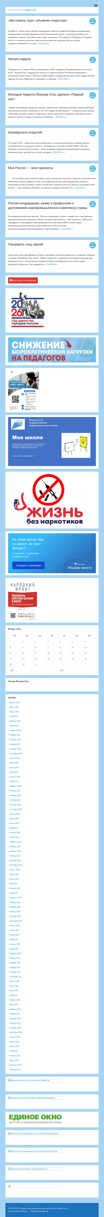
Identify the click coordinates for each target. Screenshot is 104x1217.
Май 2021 (13, 995)
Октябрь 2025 (15, 749)
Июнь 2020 (14, 1046)
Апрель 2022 (15, 944)
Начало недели (19, 59)
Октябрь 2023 (15, 860)
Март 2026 (14, 726)
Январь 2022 (15, 958)
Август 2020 (15, 1037)
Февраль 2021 (15, 1009)
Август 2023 (15, 870)
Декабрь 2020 (15, 1018)
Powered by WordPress (17, 1211)
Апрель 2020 (15, 1055)
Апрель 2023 (15, 888)
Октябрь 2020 (15, 1028)
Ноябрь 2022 (15, 911)
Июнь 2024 (14, 823)
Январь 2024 (15, 846)
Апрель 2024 (15, 832)
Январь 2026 (15, 735)
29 (11, 664)
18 (48, 653)
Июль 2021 (14, 986)
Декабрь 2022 (15, 907)
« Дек (12, 670)
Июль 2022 (14, 930)
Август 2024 (15, 814)
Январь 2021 (15, 1014)
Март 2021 (14, 1004)
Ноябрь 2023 (15, 856)
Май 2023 (14, 884)
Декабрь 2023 (15, 851)
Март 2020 (14, 1060)
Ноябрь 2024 (15, 800)
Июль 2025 (14, 763)
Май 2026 (14, 716)
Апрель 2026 (15, 721)
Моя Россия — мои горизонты (30, 168)
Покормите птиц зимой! (25, 244)
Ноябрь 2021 (15, 967)
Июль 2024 (14, 818)
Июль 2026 (14, 707)
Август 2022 (15, 925)
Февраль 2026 (16, 730)
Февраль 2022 (16, 953)
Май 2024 (14, 828)
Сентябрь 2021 (16, 977)
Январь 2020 (15, 1070)
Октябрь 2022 (15, 916)
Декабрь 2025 (15, 739)
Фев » (62, 670)
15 (10, 653)
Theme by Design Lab (39, 1211)
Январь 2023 (15, 902)
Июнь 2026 (14, 712)
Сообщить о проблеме (28, 565)
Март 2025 (14, 781)
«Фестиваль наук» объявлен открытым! (37, 20)
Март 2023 (14, 893)
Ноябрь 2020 (15, 1023)
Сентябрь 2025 (16, 753)
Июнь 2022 (14, 935)
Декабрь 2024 (15, 795)
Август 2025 (15, 758)
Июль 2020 (14, 1042)
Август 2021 (15, 981)
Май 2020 (14, 1051)
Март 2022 (14, 949)
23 (23, 659)
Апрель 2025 (15, 777)
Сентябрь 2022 (16, 921)
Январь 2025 (15, 791)
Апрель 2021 (15, 1000)
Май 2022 (14, 939)
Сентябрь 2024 (16, 809)
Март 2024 (14, 837)
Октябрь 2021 (15, 972)
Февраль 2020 (16, 1065)
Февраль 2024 (16, 842)
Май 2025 (14, 772)
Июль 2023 (14, 874)
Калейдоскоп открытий (25, 132)
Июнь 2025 (14, 767)
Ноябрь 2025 (15, 744)
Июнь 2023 (14, 879)
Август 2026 (15, 702)
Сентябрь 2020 (16, 1032)
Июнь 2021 (14, 990)
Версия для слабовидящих (24, 280)
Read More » (44, 43)
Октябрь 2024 (15, 805)
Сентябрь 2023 (16, 865)
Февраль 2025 (16, 786)
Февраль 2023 (16, 897)
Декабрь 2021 (15, 963)
